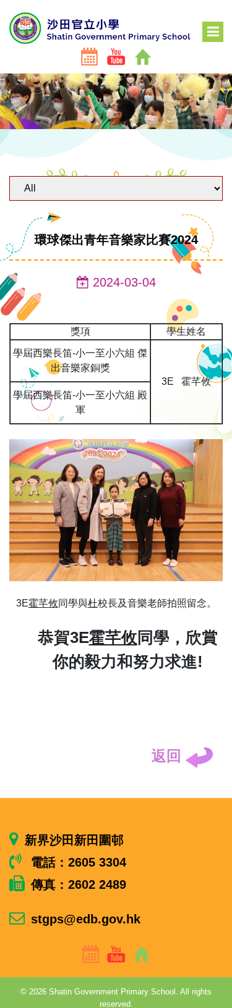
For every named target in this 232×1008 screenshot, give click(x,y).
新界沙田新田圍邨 (74, 840)
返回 (169, 755)
